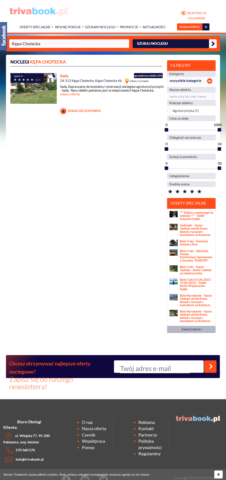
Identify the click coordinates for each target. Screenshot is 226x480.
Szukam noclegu (100, 27)
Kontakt (146, 428)
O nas (87, 422)
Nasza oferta (94, 428)
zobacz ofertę (70, 94)
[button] (191, 81)
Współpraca (93, 441)
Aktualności (154, 27)
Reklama (146, 422)
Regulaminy (149, 453)
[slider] (166, 130)
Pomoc (88, 447)
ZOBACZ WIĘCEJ (191, 329)
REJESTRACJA (196, 15)
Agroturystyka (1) (186, 111)
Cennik (88, 434)
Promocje (129, 27)
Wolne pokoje (68, 27)
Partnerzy (147, 434)
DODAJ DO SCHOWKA (84, 111)
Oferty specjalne (35, 27)
